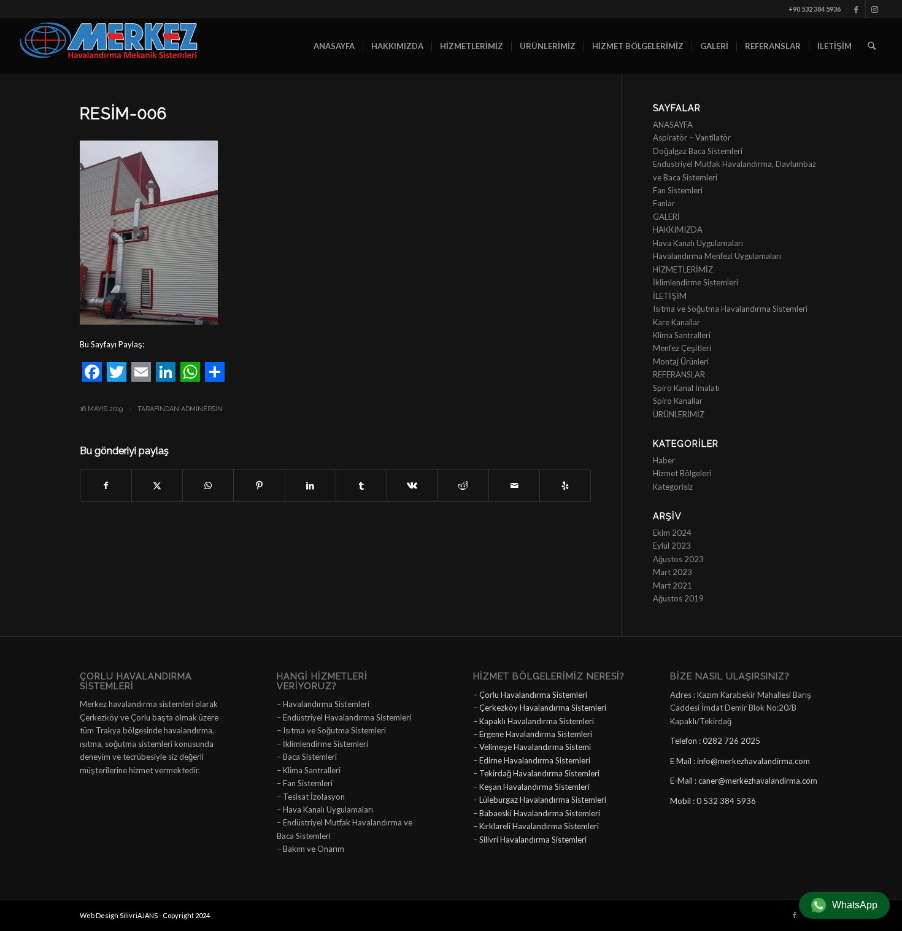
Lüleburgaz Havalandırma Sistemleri (542, 800)
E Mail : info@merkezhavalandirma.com (740, 761)
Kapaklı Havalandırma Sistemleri (536, 721)
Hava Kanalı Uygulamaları (698, 243)
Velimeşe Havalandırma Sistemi (535, 747)
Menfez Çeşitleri (682, 348)
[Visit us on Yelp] (565, 485)
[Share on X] (157, 485)
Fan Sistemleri (678, 190)
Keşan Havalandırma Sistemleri (534, 787)
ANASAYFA (673, 124)
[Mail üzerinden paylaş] (514, 485)
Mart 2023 (672, 572)
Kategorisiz (673, 487)
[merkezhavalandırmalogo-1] (110, 46)
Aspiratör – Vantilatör (692, 137)
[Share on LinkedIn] (310, 485)
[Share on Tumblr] (361, 485)
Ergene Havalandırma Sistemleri (535, 734)
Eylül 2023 (672, 545)
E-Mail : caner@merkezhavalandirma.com (743, 781)
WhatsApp (854, 905)
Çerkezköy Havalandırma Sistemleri (542, 708)
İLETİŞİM (670, 296)
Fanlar (664, 203)
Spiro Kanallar (678, 401)
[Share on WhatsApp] (208, 485)
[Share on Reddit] (463, 485)
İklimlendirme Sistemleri (695, 282)
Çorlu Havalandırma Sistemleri (533, 695)
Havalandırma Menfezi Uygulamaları (717, 256)
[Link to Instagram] (875, 9)
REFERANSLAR (679, 374)
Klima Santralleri (682, 335)
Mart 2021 (672, 585)
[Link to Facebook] (856, 9)
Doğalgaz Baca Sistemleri (697, 151)
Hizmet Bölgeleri (682, 473)
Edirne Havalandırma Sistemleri (534, 760)
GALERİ (666, 217)
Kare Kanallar (676, 322)
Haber (664, 460)
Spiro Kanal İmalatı (686, 388)
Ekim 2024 (672, 533)
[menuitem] (334, 46)
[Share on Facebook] (105, 485)
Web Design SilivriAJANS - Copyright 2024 (145, 915)
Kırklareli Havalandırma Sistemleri (539, 826)
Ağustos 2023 (678, 559)
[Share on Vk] (412, 485)
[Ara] (872, 46)
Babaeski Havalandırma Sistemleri (539, 813)
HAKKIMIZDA (678, 229)
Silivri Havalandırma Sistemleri (533, 839)
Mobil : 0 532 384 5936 (713, 801)
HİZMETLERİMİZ (683, 269)
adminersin (202, 408)
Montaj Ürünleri (681, 361)
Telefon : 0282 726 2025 (715, 741)
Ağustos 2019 (678, 598)
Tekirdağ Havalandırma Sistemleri (539, 773)
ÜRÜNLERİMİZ (678, 414)
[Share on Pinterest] (259, 485)
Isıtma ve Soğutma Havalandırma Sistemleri (730, 309)
